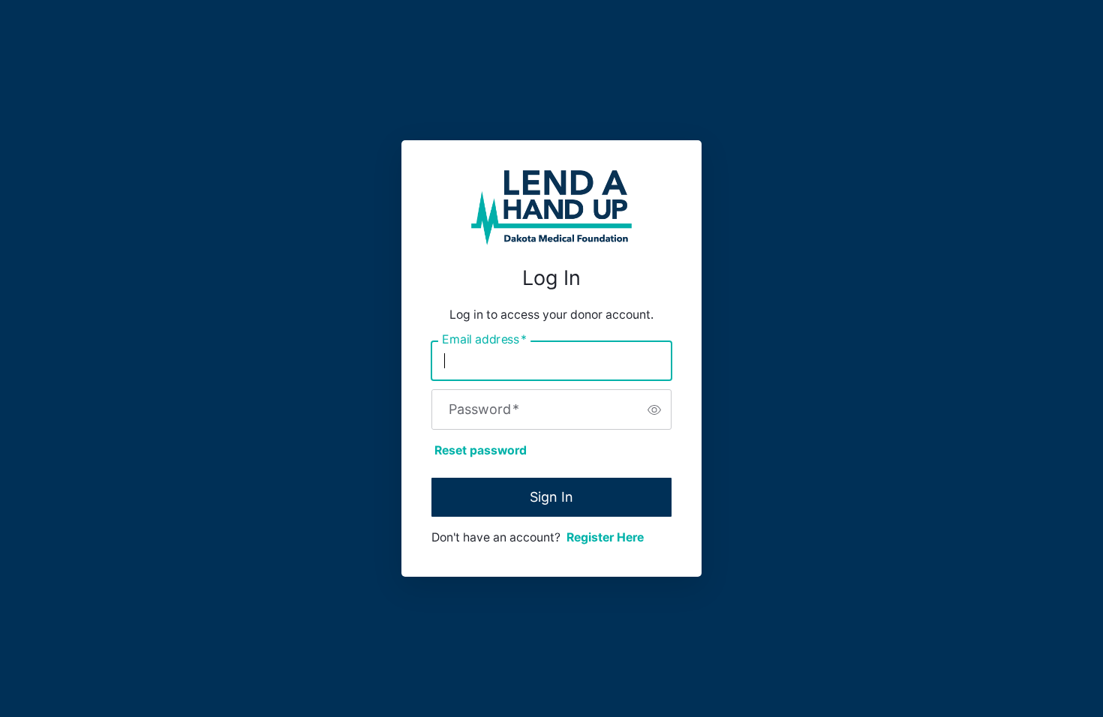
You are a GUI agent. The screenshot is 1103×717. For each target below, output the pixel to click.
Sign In (551, 497)
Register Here (605, 537)
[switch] (654, 409)
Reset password (480, 450)
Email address (484, 339)
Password (484, 409)
